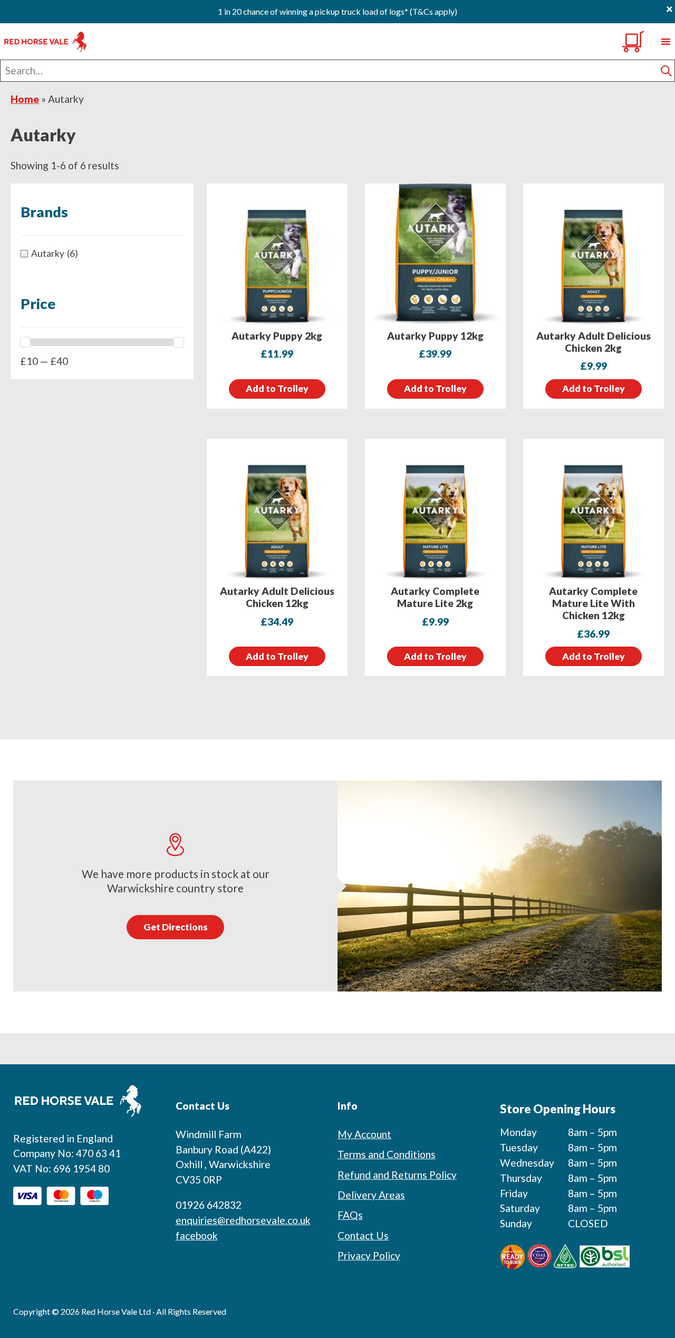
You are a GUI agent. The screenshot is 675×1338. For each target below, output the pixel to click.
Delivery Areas (371, 1195)
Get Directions (175, 926)
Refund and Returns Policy (397, 1175)
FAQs (350, 1215)
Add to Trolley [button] (277, 388)
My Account (364, 1134)
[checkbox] (102, 254)
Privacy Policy (369, 1255)
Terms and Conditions (387, 1154)
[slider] (25, 342)
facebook (197, 1235)
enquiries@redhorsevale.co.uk (243, 1220)
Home (25, 99)
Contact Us (363, 1235)
